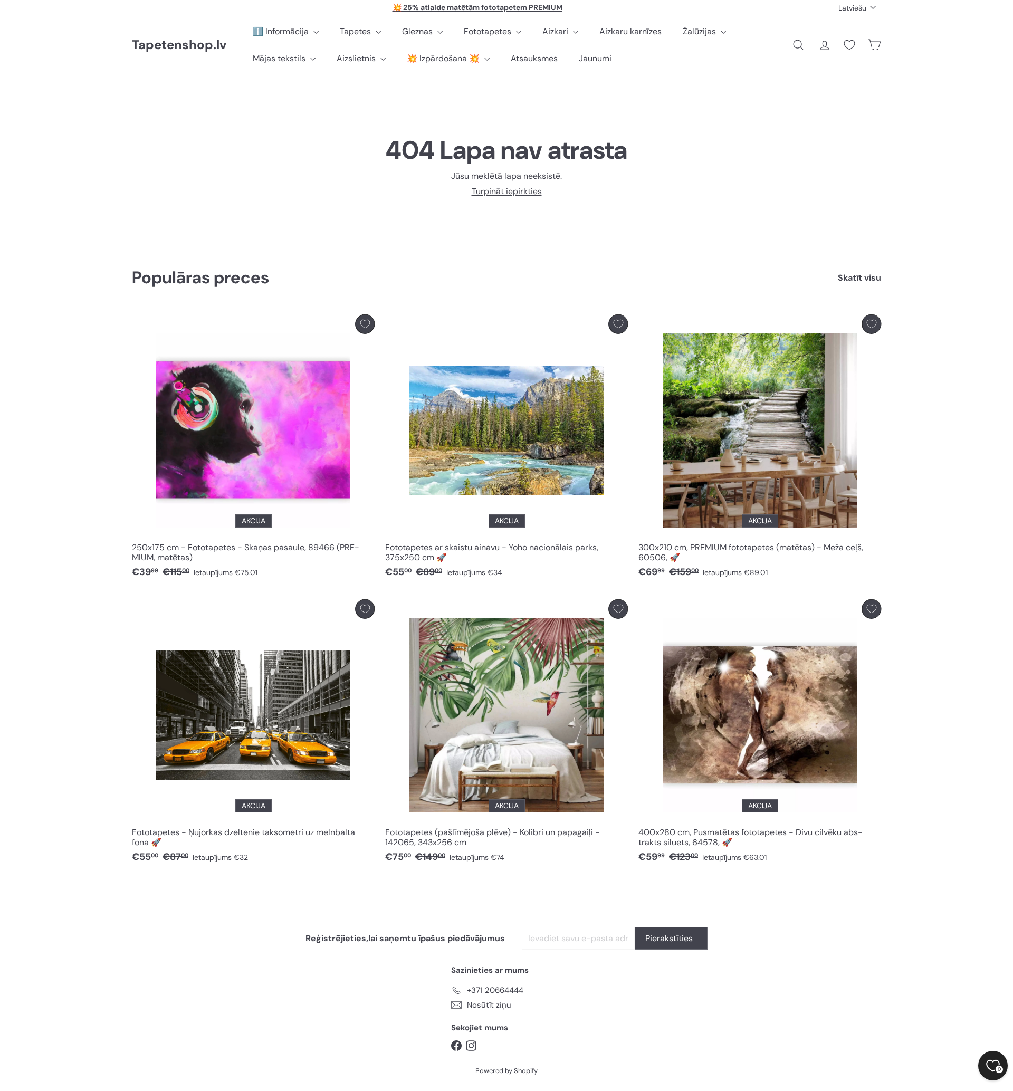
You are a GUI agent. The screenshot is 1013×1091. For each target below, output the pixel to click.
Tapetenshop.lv (179, 45)
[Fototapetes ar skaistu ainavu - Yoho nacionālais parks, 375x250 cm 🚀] (506, 449)
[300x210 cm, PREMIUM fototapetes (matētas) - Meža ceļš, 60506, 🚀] (759, 449)
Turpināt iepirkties (507, 191)
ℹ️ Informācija (282, 31)
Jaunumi (595, 58)
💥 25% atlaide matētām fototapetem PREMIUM (477, 7)
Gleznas (418, 31)
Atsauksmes (534, 58)
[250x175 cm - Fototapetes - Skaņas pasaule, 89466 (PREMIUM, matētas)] (253, 449)
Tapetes (356, 31)
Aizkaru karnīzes (630, 31)
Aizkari (556, 31)
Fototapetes (488, 31)
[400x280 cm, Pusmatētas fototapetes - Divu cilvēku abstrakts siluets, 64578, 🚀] (759, 734)
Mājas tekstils (280, 58)
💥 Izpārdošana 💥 (444, 58)
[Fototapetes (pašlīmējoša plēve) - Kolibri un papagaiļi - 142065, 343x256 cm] (506, 734)
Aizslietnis (357, 58)
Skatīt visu (859, 278)
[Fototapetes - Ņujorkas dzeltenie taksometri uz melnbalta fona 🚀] (253, 734)
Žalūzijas (700, 31)
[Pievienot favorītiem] (365, 324)
